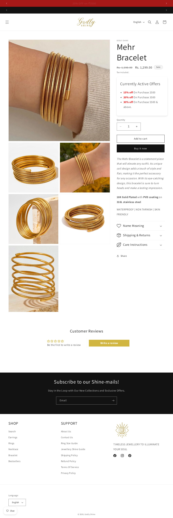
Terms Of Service (70, 467)
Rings (11, 443)
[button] (7, 22)
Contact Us (67, 437)
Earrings (12, 437)
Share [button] (124, 255)
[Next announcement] (166, 3)
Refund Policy (68, 461)
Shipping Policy (69, 455)
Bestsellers (14, 461)
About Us (66, 431)
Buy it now (140, 148)
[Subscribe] (113, 401)
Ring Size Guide (69, 443)
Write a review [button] (109, 343)
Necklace (13, 449)
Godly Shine (90, 514)
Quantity (121, 119)
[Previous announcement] (6, 3)
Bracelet (13, 455)
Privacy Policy (68, 473)
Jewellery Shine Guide (73, 449)
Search (12, 431)
